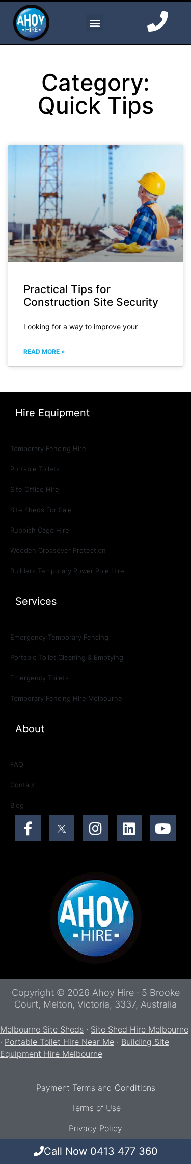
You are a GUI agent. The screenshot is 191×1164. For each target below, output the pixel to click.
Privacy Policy (95, 1128)
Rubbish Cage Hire (39, 530)
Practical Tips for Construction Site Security (90, 295)
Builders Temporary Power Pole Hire (67, 571)
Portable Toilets (35, 469)
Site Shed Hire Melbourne (139, 1029)
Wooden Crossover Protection (58, 550)
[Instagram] (95, 828)
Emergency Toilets (39, 678)
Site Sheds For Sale (41, 510)
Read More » (44, 351)
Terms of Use (96, 1108)
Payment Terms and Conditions (95, 1087)
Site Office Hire (34, 489)
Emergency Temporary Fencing (59, 637)
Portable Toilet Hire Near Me (59, 1042)
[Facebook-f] (28, 828)
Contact (22, 785)
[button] (94, 22)
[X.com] (61, 828)
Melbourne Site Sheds (42, 1029)
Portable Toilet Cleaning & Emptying (66, 657)
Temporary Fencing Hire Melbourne (66, 698)
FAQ (16, 764)
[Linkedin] (129, 828)
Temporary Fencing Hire (48, 448)
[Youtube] (163, 828)
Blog (17, 805)
